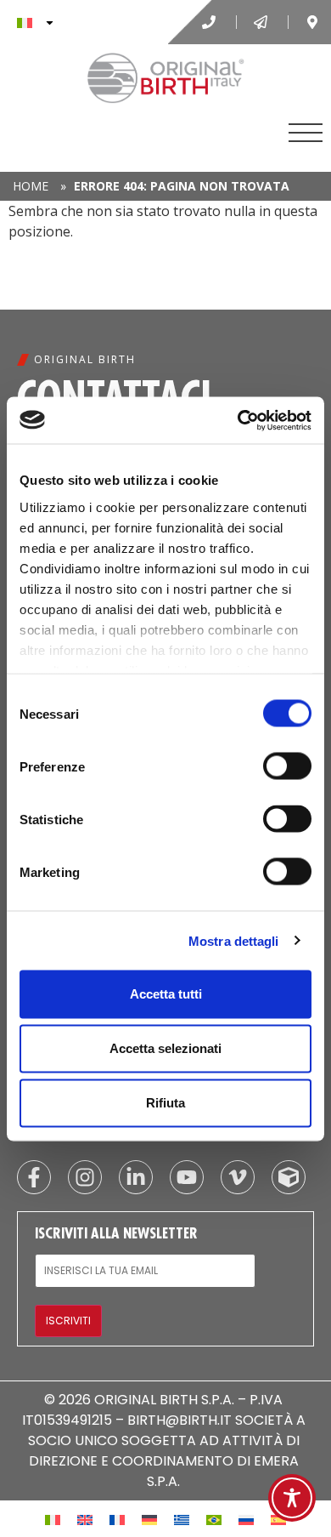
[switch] (287, 766)
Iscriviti (68, 1320)
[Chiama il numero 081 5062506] (210, 22)
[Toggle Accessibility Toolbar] (292, 1498)
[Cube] (289, 1177)
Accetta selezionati (165, 1048)
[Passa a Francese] (117, 1518)
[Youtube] (187, 1177)
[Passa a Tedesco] (149, 1518)
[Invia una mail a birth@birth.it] (262, 22)
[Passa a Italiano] (52, 1518)
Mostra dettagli (233, 940)
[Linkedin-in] (136, 1177)
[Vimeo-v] (238, 1177)
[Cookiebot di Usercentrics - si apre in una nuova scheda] (238, 420)
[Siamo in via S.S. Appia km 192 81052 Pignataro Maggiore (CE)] (314, 22)
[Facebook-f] (34, 1177)
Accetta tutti (166, 994)
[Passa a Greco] (182, 1518)
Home (30, 186)
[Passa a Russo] (246, 1518)
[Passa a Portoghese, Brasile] (214, 1518)
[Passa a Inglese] (85, 1518)
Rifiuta (165, 1103)
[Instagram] (85, 1177)
